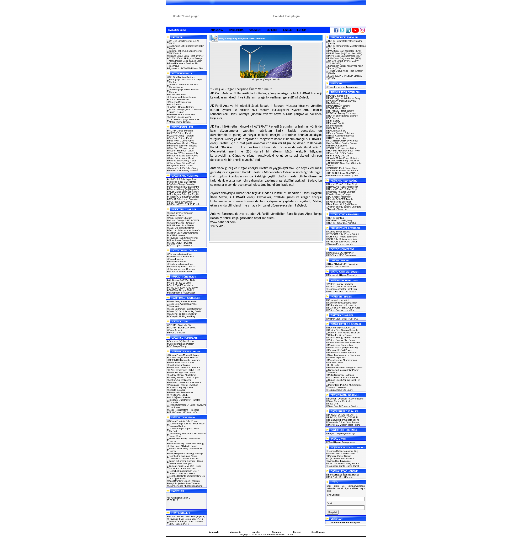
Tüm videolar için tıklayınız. (346, 522)
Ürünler (256, 532)
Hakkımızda (235, 532)
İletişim (297, 532)
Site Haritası (318, 532)
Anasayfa (214, 532)
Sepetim (276, 532)
